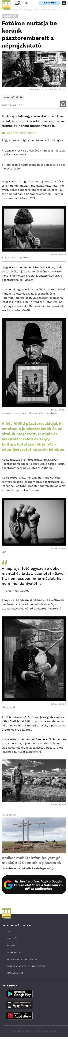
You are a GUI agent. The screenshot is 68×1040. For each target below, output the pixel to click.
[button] (63, 9)
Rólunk (11, 945)
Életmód (10, 16)
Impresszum (14, 952)
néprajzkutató (52, 9)
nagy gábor (33, 9)
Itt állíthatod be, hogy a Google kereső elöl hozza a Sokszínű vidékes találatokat (38, 885)
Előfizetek (50, 3)
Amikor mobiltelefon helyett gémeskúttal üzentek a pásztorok (32, 860)
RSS (9, 931)
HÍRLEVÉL (12, 938)
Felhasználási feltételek (22, 959)
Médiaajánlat (15, 973)
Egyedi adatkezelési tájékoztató (26, 966)
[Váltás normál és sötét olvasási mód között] (27, 3)
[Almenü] (17, 3)
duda (19, 9)
